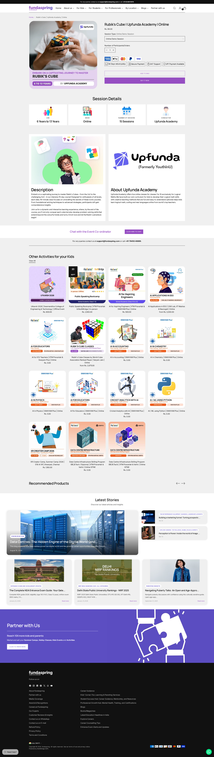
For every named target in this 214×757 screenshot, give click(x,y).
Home (31, 17)
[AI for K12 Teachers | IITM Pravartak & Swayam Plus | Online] (47, 335)
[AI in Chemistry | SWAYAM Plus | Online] (166, 335)
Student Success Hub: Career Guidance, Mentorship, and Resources (108, 699)
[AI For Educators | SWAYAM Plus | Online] (87, 389)
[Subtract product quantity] (107, 50)
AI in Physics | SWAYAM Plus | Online (47, 411)
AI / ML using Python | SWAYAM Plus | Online (166, 411)
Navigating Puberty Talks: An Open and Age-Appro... (172, 590)
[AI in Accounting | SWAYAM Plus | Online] (126, 335)
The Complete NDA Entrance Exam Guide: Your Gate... (37, 590)
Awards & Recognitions (38, 703)
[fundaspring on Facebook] (30, 686)
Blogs (82, 707)
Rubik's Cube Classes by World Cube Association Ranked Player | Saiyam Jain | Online (87, 360)
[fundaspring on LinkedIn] (37, 686)
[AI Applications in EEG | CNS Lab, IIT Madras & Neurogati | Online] (166, 284)
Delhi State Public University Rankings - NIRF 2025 (103, 590)
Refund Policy (34, 727)
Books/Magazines (87, 711)
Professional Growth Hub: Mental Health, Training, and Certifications (108, 703)
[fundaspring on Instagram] (34, 686)
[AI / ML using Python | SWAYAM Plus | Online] (166, 389)
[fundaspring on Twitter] (44, 686)
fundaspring (46, 747)
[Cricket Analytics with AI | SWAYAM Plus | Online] (126, 389)
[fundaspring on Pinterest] (41, 686)
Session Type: (119, 34)
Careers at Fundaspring (38, 707)
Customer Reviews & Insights (41, 715)
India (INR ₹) (36, 743)
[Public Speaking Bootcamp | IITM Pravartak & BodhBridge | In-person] (87, 284)
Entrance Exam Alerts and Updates (94, 727)
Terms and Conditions (38, 735)
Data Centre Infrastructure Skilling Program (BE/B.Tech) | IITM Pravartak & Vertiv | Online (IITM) (127, 464)
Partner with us (35, 695)
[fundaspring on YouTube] (51, 686)
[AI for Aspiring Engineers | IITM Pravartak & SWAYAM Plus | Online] (126, 284)
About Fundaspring (37, 691)
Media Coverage (36, 699)
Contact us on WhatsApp (39, 719)
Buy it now (145, 80)
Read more (65, 601)
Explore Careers (87, 719)
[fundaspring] (40, 8)
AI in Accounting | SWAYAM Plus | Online (127, 357)
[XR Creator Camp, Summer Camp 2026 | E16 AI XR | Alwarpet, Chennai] (47, 440)
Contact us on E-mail (37, 723)
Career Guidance (87, 691)
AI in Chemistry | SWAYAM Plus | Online (166, 357)
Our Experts (34, 711)
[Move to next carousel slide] (183, 483)
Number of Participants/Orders (117, 45)
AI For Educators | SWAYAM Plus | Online (87, 411)
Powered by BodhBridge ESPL (39, 749)
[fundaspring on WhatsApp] (48, 686)
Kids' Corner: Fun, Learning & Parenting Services (100, 695)
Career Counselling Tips (90, 723)
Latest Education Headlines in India (94, 715)
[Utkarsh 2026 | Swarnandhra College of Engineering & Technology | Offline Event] (47, 284)
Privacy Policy (35, 731)
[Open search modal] (174, 8)
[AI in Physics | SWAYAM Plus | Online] (47, 389)
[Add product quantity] (113, 50)
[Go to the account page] (179, 8)
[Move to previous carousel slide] (178, 483)
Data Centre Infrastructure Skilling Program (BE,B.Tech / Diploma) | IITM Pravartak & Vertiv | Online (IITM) (87, 464)
